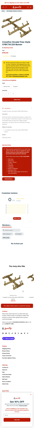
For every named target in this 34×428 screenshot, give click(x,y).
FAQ (3, 372)
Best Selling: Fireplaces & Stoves (14, 11)
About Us (4, 370)
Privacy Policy (6, 353)
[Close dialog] (31, 394)
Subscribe (17, 419)
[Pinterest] (15, 333)
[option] (17, 27)
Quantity (4, 90)
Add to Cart (17, 99)
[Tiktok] (12, 333)
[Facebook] (3, 333)
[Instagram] (9, 333)
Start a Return (6, 377)
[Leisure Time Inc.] (17, 7)
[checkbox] (6, 237)
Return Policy (6, 351)
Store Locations (6, 381)
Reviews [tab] (6, 225)
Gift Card (4, 379)
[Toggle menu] (3, 7)
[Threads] (27, 333)
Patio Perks (5, 384)
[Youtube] (6, 333)
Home (3, 11)
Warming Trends (8, 47)
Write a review (17, 218)
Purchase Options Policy (9, 358)
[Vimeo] (24, 333)
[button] (17, 205)
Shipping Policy (6, 348)
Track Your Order (6, 374)
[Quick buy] (23, 291)
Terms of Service (6, 355)
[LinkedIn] (21, 333)
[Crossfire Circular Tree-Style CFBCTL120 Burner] (13, 281)
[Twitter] (18, 333)
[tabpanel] (17, 245)
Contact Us (5, 367)
